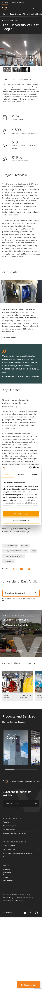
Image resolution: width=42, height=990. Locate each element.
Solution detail (9, 337)
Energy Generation (9, 846)
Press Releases (8, 880)
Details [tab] (21, 474)
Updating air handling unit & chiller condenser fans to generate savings (15, 403)
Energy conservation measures (15, 551)
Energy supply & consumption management (17, 853)
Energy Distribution (9, 849)
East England (8, 561)
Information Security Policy (13, 901)
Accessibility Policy (10, 895)
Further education (10, 545)
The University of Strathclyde (15, 625)
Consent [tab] (7, 474)
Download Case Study (15, 593)
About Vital (6, 869)
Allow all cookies (21, 514)
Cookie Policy (25, 895)
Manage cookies (19, 521)
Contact (5, 878)
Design (33, 551)
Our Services (7, 857)
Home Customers (18, 2)
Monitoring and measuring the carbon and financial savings (16, 530)
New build (24, 545)
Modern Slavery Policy (25, 898)
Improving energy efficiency (14, 556)
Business (5, 2)
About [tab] (34, 474)
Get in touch (30, 985)
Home (5, 14)
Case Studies (15, 14)
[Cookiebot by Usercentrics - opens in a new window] (29, 468)
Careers (5, 875)
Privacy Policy (8, 898)
